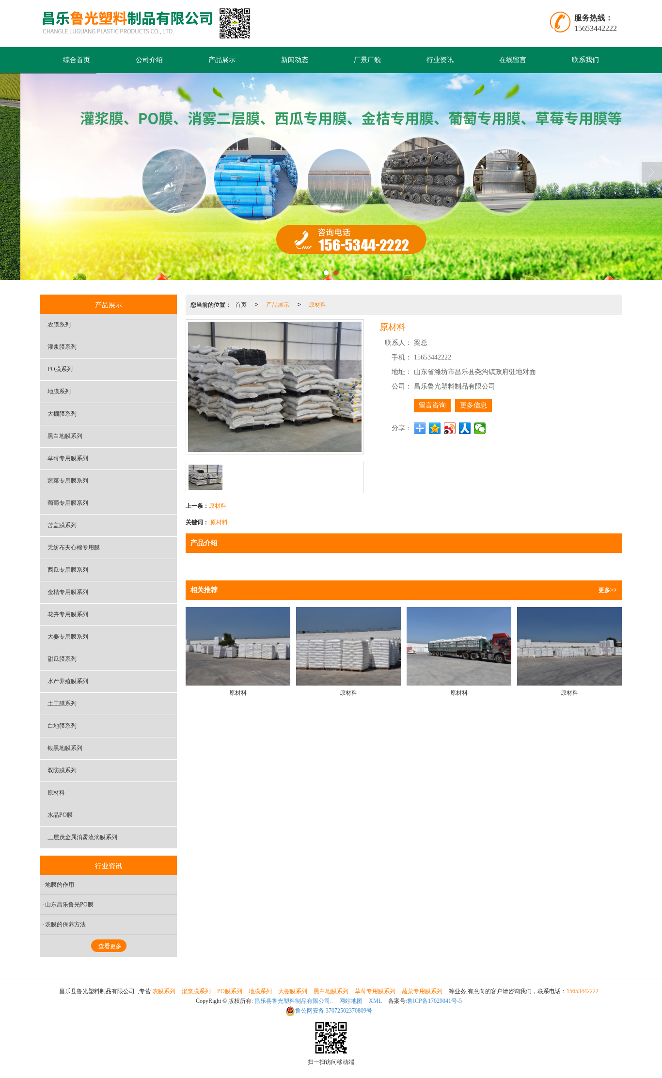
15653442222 (583, 991)
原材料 (317, 304)
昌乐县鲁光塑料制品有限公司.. (293, 1001)
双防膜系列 (62, 770)
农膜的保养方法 (65, 924)
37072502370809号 (333, 1010)
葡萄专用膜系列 (67, 503)
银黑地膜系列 (64, 748)
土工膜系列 (62, 703)
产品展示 (222, 59)
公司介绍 (149, 59)
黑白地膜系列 (64, 436)
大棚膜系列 (62, 413)
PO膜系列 (60, 369)
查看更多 (110, 946)
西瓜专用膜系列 (67, 569)
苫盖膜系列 (62, 525)
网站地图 (351, 1001)
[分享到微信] (480, 428)
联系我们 (585, 59)
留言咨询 (432, 405)
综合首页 (76, 59)
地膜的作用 (59, 884)
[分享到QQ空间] (435, 428)
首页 (241, 304)
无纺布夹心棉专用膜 (73, 547)
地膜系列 (59, 391)
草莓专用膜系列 (67, 458)
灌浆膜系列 (62, 347)
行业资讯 (440, 59)
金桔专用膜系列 (67, 592)
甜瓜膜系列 (62, 659)
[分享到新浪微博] (450, 428)
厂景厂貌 (367, 59)
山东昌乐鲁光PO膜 (69, 904)
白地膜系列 (62, 725)
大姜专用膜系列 (67, 636)
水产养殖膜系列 (67, 681)
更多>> (608, 590)
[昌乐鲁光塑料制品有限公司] (152, 23)
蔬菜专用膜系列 (67, 480)
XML (375, 1001)
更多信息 (473, 405)
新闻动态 (294, 59)
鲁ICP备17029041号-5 (434, 1001)
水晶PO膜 (60, 815)
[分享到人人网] (465, 428)
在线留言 (512, 59)
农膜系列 (59, 324)
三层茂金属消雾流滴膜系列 (82, 837)
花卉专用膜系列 (67, 614)
